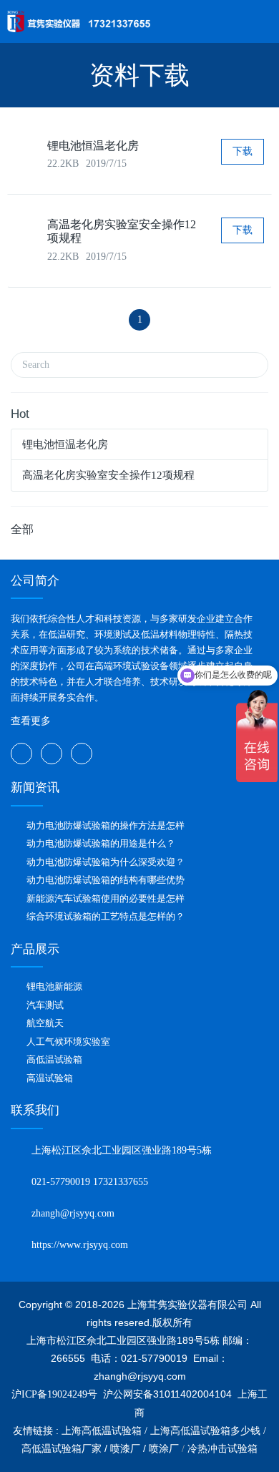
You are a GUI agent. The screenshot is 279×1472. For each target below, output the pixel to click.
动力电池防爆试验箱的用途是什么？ (100, 843)
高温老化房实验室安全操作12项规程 (108, 475)
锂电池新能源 (54, 986)
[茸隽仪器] (78, 21)
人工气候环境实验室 (68, 1041)
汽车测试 (45, 1005)
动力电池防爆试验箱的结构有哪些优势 (105, 879)
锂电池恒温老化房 (93, 146)
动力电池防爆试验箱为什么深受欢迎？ (105, 862)
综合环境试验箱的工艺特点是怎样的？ (105, 916)
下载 (242, 151)
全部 (22, 529)
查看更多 (31, 721)
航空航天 (45, 1023)
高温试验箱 (49, 1078)
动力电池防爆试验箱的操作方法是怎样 (105, 825)
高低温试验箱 (54, 1059)
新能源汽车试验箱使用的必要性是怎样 (105, 898)
